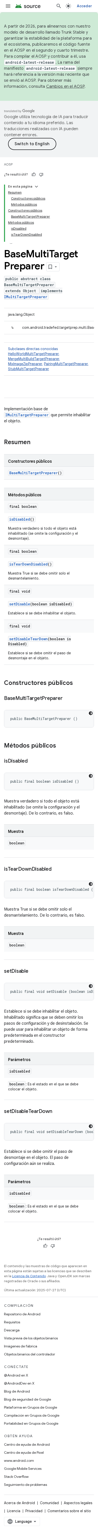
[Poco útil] (41, 174)
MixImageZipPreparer (25, 364)
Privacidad (33, 1511)
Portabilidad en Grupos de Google (31, 1423)
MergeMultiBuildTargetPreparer (33, 359)
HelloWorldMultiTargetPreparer (33, 354)
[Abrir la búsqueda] (59, 6)
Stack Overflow (16, 1476)
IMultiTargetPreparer (25, 296)
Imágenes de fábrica (20, 1346)
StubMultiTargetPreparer (28, 369)
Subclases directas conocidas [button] (48, 359)
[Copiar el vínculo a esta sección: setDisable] (33, 972)
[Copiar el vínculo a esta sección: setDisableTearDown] (57, 1112)
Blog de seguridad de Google (27, 1399)
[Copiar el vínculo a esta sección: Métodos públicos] (61, 746)
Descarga (12, 1330)
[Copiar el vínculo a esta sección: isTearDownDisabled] (57, 869)
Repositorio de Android (22, 1314)
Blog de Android (17, 1391)
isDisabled (19, 519)
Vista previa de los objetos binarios (31, 1338)
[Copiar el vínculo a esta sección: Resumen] (35, 443)
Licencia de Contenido (29, 1276)
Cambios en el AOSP (65, 86)
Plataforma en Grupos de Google (30, 1407)
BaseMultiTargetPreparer (33, 472)
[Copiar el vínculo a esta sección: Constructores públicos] (78, 683)
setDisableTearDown (28, 638)
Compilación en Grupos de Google (31, 1415)
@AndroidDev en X (19, 1383)
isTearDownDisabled (28, 564)
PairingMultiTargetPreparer (66, 364)
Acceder (84, 6)
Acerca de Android (19, 1503)
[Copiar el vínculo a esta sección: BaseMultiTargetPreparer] (67, 699)
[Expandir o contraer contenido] (36, 187)
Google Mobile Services (22, 1468)
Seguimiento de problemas (25, 1484)
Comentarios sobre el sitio (69, 1511)
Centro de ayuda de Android (27, 1444)
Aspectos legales (78, 1503)
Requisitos (12, 1322)
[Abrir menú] (8, 6)
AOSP (8, 164)
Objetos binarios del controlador (29, 1354)
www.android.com (19, 1460)
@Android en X (16, 1375)
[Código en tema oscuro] (91, 713)
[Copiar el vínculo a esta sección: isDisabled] (33, 761)
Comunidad (49, 1503)
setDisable (19, 604)
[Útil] (33, 174)
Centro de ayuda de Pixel (24, 1452)
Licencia (13, 1511)
